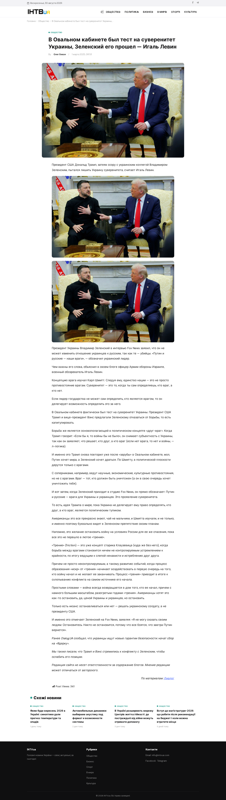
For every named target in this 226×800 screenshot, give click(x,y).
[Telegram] (197, 3)
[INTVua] (38, 12)
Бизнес (148, 11)
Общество (113, 11)
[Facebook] (192, 3)
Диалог (169, 678)
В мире (161, 11)
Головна (31, 21)
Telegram (162, 760)
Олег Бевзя (60, 54)
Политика (131, 11)
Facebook (151, 760)
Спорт (175, 11)
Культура (190, 11)
